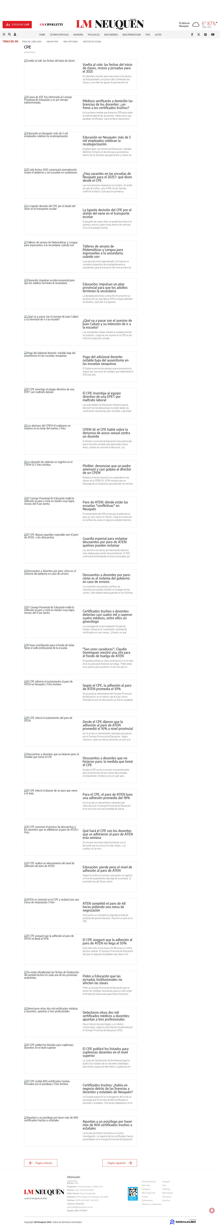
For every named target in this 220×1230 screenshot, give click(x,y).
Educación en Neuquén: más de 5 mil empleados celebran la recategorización (107, 140)
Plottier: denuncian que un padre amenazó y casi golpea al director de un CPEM (107, 469)
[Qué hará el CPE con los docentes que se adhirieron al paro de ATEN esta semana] (51, 840)
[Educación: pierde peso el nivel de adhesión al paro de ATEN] (51, 877)
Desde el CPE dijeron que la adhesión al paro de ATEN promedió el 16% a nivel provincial (108, 725)
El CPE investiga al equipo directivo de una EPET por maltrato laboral (102, 396)
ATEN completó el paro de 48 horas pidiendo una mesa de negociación (104, 906)
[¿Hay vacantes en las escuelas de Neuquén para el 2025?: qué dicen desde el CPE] (51, 183)
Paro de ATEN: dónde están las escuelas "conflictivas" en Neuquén (105, 505)
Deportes (166, 1189)
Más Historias (70, 41)
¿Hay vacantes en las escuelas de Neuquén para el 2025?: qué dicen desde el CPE (107, 176)
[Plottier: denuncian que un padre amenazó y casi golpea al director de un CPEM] (51, 476)
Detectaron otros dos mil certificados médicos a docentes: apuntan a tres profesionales (106, 1015)
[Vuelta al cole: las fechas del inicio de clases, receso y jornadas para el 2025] (51, 74)
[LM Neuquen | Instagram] (206, 34)
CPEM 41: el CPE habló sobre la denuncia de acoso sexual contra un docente (106, 432)
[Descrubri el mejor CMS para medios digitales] (183, 1223)
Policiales (94, 34)
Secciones (166, 1197)
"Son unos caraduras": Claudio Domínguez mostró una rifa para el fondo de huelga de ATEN (106, 652)
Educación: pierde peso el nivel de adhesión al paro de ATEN (107, 868)
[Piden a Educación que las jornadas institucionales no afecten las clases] (51, 986)
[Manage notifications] (212, 1210)
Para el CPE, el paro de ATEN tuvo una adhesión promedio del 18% (108, 796)
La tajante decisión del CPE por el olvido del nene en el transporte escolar (107, 213)
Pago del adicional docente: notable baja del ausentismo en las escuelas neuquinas (106, 360)
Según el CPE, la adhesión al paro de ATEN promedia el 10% (107, 687)
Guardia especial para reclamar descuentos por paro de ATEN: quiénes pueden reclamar (105, 541)
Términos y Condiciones (149, 1204)
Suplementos (147, 1200)
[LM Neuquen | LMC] (51, 24)
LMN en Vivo (52, 41)
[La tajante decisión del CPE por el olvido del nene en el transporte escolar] (51, 220)
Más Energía (111, 34)
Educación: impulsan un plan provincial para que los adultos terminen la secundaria (105, 287)
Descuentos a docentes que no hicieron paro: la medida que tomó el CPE (108, 761)
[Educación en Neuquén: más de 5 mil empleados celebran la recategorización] (51, 147)
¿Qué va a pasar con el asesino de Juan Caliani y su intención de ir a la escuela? (107, 323)
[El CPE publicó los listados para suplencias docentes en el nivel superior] (51, 1059)
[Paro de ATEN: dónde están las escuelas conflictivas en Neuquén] (51, 512)
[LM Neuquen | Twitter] (199, 34)
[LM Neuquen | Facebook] (193, 34)
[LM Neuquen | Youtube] (213, 34)
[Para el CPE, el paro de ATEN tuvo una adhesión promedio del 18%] (51, 804)
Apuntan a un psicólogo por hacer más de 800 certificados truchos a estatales (107, 1124)
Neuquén (78, 34)
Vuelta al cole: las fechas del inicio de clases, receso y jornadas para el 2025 (107, 67)
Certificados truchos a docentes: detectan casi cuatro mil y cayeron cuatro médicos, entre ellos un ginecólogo (107, 616)
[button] (4, 34)
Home (42, 34)
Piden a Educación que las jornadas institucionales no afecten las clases (102, 979)
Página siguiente (116, 1163)
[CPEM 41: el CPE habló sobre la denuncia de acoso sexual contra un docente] (51, 439)
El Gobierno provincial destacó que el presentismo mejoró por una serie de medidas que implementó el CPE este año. (108, 371)
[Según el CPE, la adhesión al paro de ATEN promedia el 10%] (51, 695)
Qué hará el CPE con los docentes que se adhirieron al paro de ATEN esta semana (108, 834)
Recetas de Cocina (92, 41)
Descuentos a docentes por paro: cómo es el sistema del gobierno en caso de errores (107, 578)
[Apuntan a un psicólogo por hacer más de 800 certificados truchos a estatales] (51, 1131)
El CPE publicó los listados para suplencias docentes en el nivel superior (106, 1052)
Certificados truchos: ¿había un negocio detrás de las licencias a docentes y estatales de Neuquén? (108, 1088)
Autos (158, 34)
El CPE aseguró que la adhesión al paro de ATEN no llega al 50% (107, 941)
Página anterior (43, 1163)
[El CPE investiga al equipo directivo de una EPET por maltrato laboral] (51, 403)
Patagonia (146, 1189)
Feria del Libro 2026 (31, 41)
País (148, 34)
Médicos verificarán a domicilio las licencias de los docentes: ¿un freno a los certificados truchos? (108, 104)
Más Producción (132, 34)
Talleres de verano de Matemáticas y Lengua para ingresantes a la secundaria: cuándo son (103, 251)
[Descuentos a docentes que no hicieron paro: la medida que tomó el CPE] (51, 768)
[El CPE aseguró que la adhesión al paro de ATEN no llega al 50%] (51, 949)
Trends (144, 1197)
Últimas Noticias (59, 34)
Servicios (166, 1200)
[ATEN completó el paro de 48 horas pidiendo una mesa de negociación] (51, 913)
